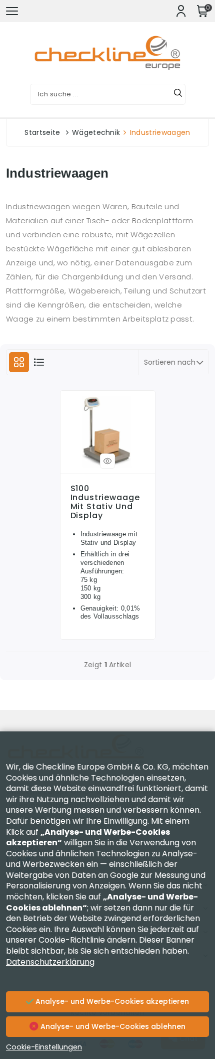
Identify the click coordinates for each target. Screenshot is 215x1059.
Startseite (42, 132)
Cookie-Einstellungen (44, 1047)
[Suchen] (178, 94)
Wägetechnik (96, 132)
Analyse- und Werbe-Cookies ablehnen (112, 1026)
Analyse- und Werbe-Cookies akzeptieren (111, 1001)
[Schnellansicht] (107, 461)
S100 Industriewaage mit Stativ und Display (105, 502)
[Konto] (181, 11)
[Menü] (12, 11)
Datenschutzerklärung (50, 962)
